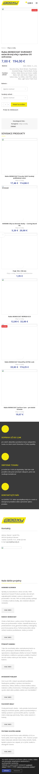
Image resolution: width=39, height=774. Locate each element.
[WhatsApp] (27, 126)
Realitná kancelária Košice (3, 572)
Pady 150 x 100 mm (19, 271)
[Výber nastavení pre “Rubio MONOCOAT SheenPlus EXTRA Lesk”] (18, 357)
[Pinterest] (23, 126)
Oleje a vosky (11, 48)
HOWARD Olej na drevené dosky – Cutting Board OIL (19, 224)
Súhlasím (6, 770)
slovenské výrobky (16, 572)
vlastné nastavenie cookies (25, 767)
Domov (4, 48)
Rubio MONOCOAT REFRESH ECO (19, 316)
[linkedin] (25, 126)
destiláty (14, 572)
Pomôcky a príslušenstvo (24, 273)
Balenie (4, 83)
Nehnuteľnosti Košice (7, 572)
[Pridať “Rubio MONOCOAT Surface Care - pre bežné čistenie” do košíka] (18, 403)
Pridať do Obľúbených (10, 110)
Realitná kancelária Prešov (12, 572)
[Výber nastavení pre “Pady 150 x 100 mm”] (18, 266)
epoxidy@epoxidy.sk (12, 542)
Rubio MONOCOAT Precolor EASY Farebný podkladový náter (19, 177)
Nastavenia (17, 770)
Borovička (4, 572)
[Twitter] (20, 126)
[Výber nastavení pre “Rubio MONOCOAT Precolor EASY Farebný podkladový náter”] (18, 171)
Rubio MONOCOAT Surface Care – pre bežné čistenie (19, 408)
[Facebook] (18, 126)
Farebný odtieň (7, 94)
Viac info (7, 610)
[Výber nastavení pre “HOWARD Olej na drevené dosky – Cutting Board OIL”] (18, 219)
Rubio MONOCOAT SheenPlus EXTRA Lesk (19, 362)
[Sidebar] (2, 234)
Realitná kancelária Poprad (9, 572)
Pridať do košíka (19, 104)
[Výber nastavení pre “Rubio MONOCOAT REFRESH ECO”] (18, 312)
